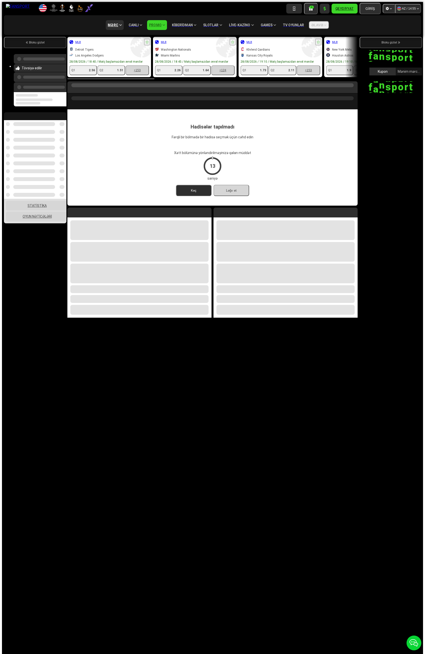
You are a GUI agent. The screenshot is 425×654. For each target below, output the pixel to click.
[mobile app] (294, 9)
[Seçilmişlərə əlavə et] (147, 42)
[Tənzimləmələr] (389, 8)
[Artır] (325, 9)
